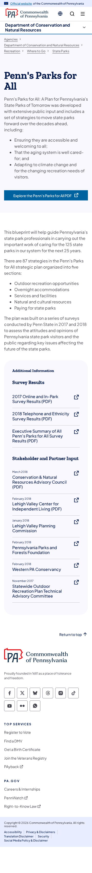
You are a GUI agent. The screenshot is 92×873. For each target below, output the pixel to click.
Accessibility (13, 832)
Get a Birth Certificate (22, 749)
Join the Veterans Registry (25, 758)
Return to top (70, 634)
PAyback (11, 766)
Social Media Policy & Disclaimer (26, 840)
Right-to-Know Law (20, 806)
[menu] (82, 14)
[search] (72, 14)
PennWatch (14, 798)
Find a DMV (13, 741)
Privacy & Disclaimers (40, 832)
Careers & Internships (22, 789)
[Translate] (60, 13)
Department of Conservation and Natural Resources (37, 27)
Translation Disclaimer (18, 836)
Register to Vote (17, 732)
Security (43, 836)
